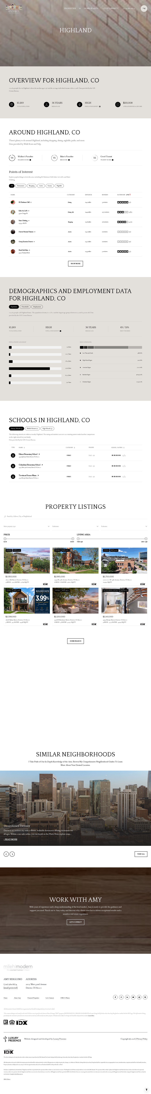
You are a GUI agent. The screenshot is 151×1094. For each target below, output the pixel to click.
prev (6, 854)
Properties (70, 8)
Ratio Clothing (23, 221)
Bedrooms (104, 526)
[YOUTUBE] (133, 997)
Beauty (51, 186)
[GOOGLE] (145, 997)
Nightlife (60, 186)
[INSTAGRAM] (121, 997)
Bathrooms (55, 526)
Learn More (91, 1016)
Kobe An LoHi (23, 211)
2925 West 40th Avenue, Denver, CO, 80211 (30, 467)
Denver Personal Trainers (26, 232)
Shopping (32, 186)
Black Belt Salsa (23, 250)
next (12, 854)
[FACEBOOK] (115, 997)
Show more (75, 264)
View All (141, 854)
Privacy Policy (142, 1039)
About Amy (17, 998)
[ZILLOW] (139, 997)
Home (5, 998)
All (12, 186)
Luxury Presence (59, 1039)
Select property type (9, 526)
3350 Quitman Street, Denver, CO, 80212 (29, 457)
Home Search (91, 8)
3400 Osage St (23, 213)
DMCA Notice (65, 998)
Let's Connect (50, 998)
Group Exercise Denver (26, 242)
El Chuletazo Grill (24, 202)
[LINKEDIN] (127, 997)
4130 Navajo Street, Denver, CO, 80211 (29, 478)
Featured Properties (33, 998)
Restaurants (21, 186)
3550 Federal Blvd (24, 253)
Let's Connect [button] (75, 922)
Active (42, 186)
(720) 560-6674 (129, 8)
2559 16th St (22, 223)
